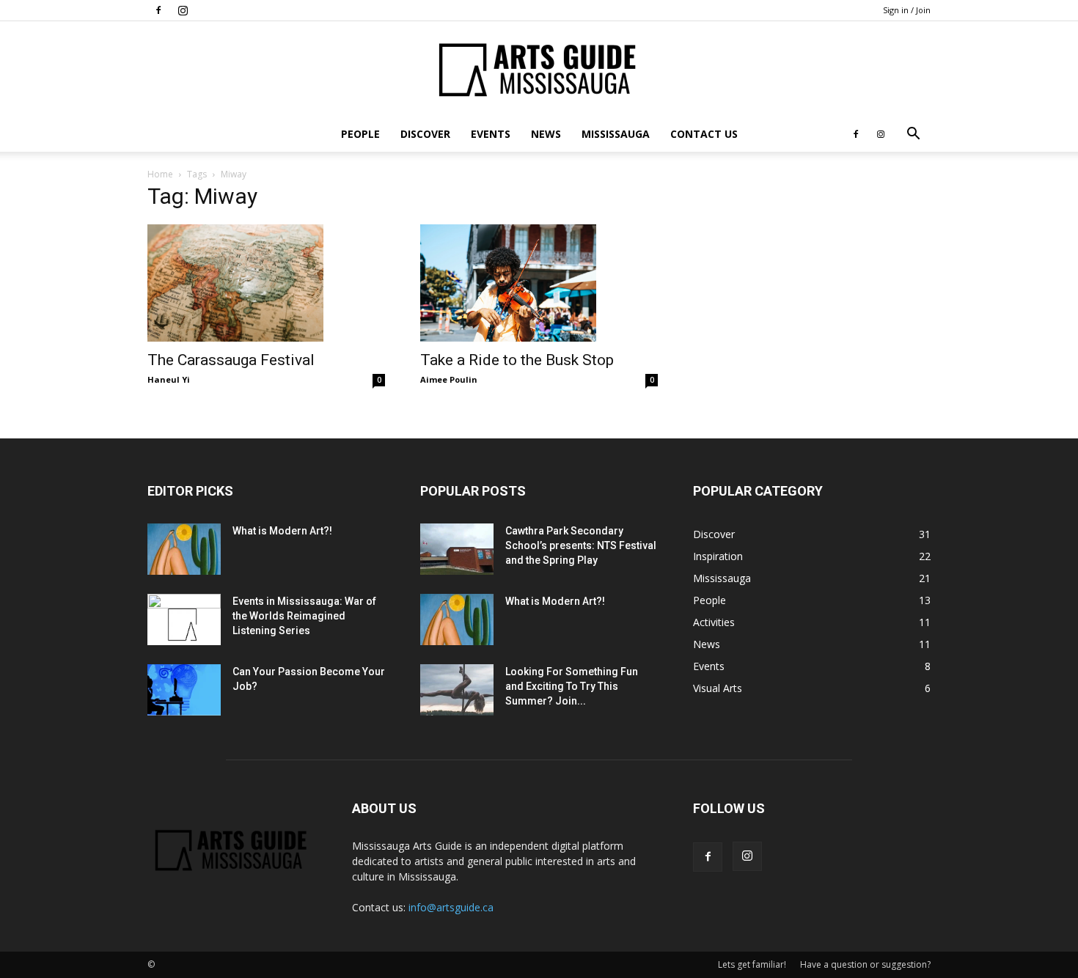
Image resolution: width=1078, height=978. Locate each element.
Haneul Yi (168, 379)
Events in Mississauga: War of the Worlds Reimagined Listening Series (304, 615)
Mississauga (616, 134)
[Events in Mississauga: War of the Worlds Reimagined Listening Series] (184, 619)
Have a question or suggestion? (865, 964)
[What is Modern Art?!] (184, 549)
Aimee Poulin (448, 379)
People (360, 134)
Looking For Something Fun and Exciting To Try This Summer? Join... (571, 686)
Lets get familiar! (752, 964)
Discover (425, 134)
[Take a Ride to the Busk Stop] (539, 283)
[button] (913, 135)
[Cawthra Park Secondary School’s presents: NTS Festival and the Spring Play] (457, 549)
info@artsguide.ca (451, 907)
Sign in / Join (907, 9)
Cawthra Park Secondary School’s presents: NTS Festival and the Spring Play (580, 545)
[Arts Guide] (539, 69)
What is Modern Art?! (282, 531)
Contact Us (704, 134)
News (546, 134)
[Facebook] (158, 10)
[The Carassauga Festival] (266, 283)
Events (490, 134)
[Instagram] (183, 10)
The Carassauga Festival (231, 360)
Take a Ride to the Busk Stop (517, 360)
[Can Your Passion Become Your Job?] (184, 690)
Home (160, 174)
